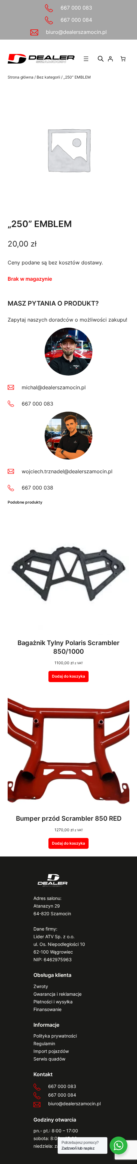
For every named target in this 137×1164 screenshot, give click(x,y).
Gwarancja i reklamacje (57, 994)
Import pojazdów (51, 1051)
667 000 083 (76, 7)
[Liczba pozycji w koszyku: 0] (123, 58)
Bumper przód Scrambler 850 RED (68, 818)
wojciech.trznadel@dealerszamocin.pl (67, 471)
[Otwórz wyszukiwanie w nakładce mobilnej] (100, 58)
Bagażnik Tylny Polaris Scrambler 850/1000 (68, 647)
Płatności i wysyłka (53, 1001)
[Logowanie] (110, 58)
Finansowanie (47, 1009)
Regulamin (44, 1043)
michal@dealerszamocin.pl (54, 387)
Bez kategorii (48, 77)
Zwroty (40, 986)
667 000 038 (37, 487)
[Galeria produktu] (68, 149)
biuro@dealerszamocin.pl (76, 32)
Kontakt (43, 1074)
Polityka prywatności (55, 1035)
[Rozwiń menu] (86, 59)
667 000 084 (76, 20)
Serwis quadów (49, 1058)
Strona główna (20, 77)
